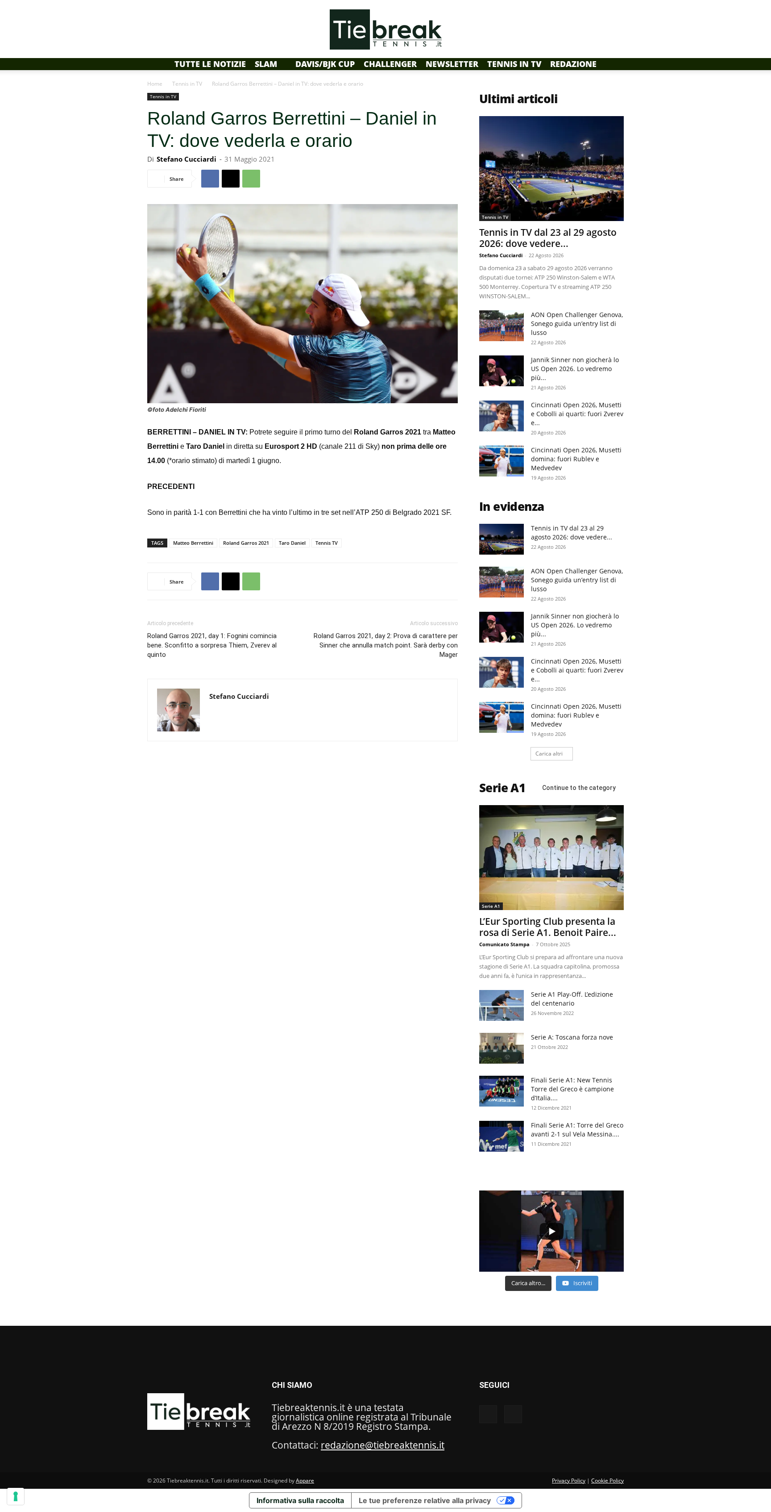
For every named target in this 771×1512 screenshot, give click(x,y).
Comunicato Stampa (504, 944)
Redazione (573, 63)
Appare (305, 1480)
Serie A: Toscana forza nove (572, 1037)
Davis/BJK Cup (325, 63)
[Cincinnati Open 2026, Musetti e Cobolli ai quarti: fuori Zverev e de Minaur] (501, 416)
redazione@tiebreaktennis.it (382, 1445)
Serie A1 (491, 906)
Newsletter (452, 63)
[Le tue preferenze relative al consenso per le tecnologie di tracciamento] (15, 1496)
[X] (231, 179)
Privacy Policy (568, 1480)
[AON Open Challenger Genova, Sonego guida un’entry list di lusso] (501, 325)
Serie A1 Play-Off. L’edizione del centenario (572, 998)
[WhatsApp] (251, 179)
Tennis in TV (514, 63)
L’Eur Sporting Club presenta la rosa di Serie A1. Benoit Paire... (547, 927)
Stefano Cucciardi (186, 159)
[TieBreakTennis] (385, 29)
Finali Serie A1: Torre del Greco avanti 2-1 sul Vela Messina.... (577, 1129)
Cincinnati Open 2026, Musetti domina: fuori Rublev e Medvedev (576, 459)
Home (154, 84)
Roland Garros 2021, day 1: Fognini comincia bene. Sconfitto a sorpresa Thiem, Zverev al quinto (212, 645)
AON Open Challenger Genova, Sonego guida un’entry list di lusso (577, 323)
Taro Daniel (292, 542)
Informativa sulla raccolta (300, 1500)
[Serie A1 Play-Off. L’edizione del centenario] (501, 1005)
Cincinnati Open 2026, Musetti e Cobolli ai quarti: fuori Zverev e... (577, 414)
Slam (266, 63)
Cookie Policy (607, 1480)
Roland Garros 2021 (246, 542)
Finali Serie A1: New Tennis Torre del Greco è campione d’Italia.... (572, 1089)
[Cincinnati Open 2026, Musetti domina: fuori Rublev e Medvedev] (501, 461)
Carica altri (549, 753)
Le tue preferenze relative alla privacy (425, 1500)
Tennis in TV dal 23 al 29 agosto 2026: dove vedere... (548, 238)
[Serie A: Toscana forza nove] (501, 1048)
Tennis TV (326, 542)
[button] (613, 63)
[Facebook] (210, 179)
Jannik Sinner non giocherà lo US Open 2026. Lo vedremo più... (575, 368)
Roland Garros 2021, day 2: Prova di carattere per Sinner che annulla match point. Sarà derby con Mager (386, 645)
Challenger (390, 63)
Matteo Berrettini (193, 542)
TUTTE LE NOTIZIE (210, 63)
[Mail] (216, 715)
